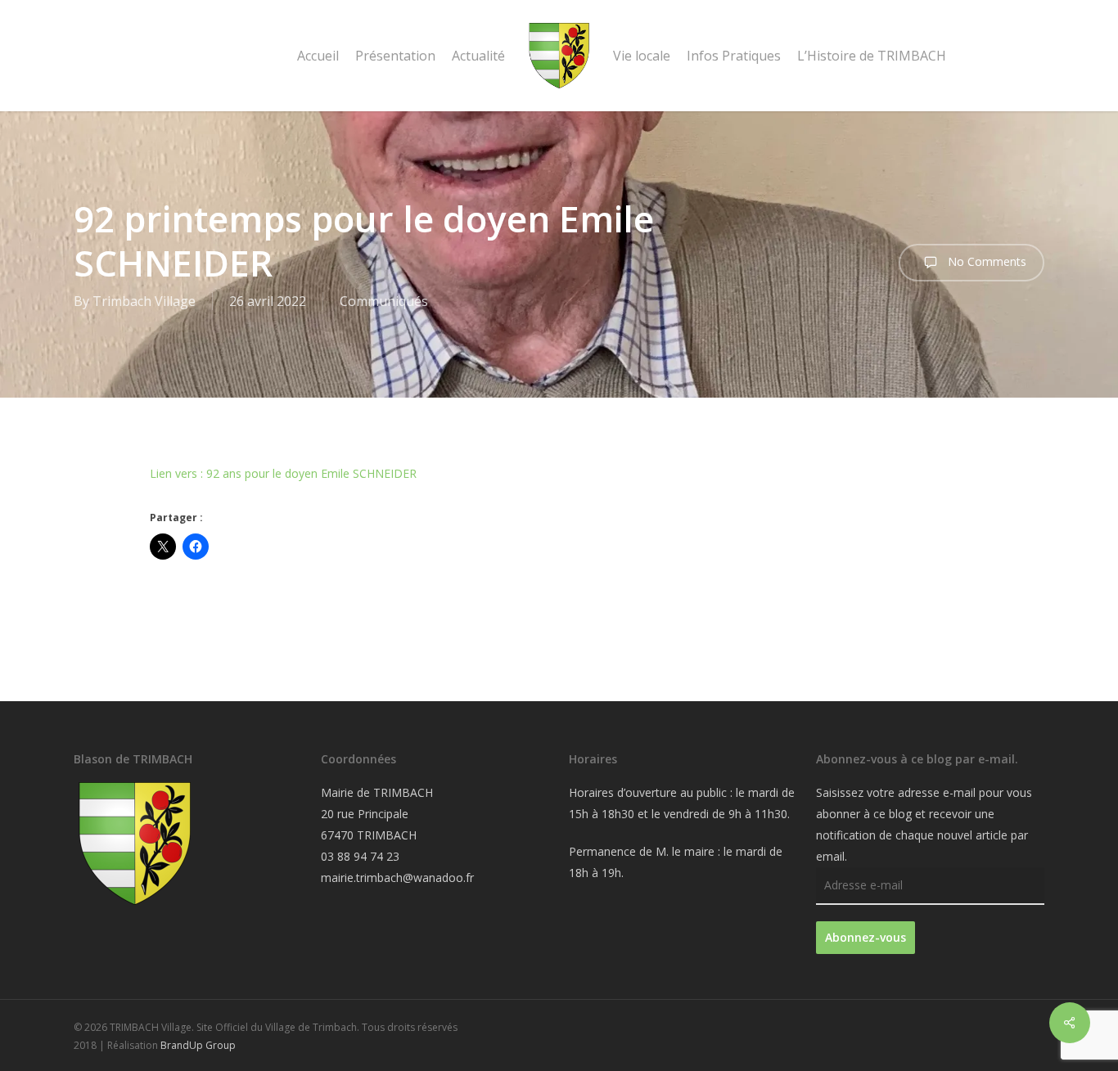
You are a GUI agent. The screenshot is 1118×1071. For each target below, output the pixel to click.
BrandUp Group (198, 1045)
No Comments (985, 261)
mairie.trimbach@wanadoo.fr (397, 877)
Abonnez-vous (865, 937)
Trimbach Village (144, 301)
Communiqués (384, 301)
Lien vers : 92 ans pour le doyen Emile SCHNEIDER (283, 473)
